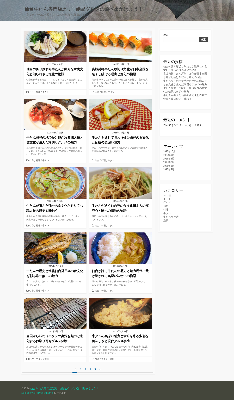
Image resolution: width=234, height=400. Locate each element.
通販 (47, 359)
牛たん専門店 (171, 216)
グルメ (167, 202)
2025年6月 (168, 165)
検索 (165, 34)
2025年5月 (168, 169)
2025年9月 (168, 155)
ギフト (167, 198)
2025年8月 (168, 158)
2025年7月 (168, 162)
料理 (38, 92)
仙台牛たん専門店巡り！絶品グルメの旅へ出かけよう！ (64, 388)
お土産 (167, 195)
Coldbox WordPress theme (37, 392)
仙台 (31, 92)
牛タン (45, 92)
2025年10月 (169, 151)
